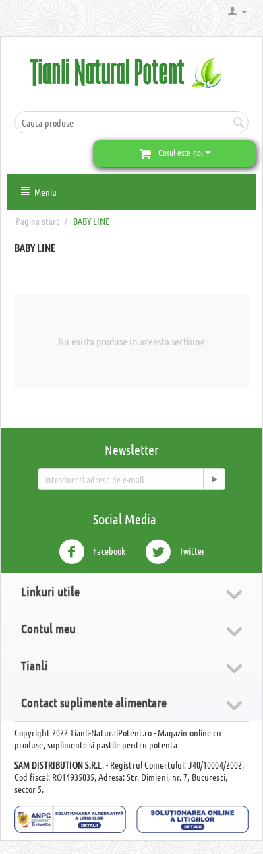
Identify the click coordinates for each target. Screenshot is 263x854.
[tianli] (131, 71)
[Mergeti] (214, 479)
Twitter (191, 550)
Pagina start (37, 221)
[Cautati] (238, 123)
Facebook (108, 550)
